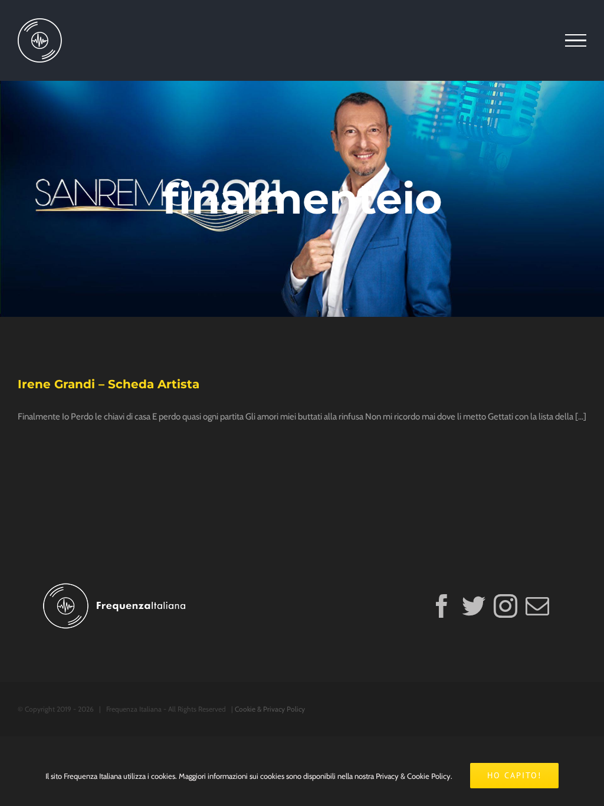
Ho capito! (514, 775)
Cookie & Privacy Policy (270, 709)
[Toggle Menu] (575, 40)
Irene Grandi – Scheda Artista (108, 384)
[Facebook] (442, 606)
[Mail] (537, 606)
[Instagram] (505, 606)
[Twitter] (473, 606)
